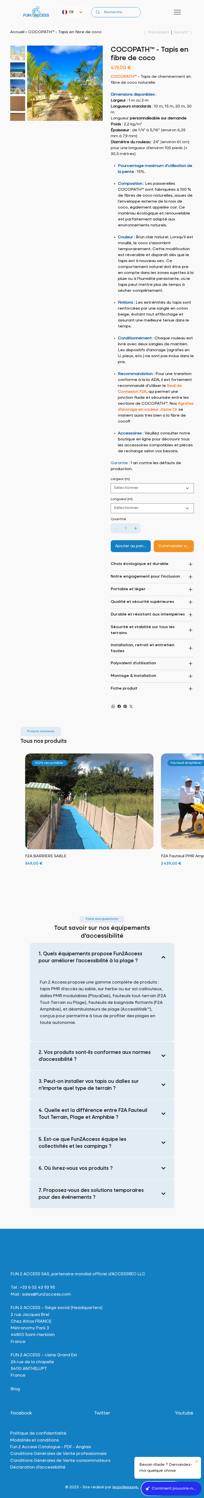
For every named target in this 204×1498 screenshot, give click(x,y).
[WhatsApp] (113, 706)
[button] (40, 731)
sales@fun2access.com (46, 1294)
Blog (15, 1389)
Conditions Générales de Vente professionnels (58, 1454)
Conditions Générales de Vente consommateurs (60, 1461)
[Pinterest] (125, 706)
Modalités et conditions (34, 1440)
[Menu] (177, 12)
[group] (102, 819)
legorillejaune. (125, 1487)
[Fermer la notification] (197, 1461)
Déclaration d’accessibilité (37, 1467)
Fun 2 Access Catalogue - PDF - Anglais (50, 1447)
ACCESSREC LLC (128, 1274)
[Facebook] (119, 706)
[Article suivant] (197, 801)
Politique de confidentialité (38, 1433)
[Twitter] (131, 706)
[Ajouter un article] (136, 528)
